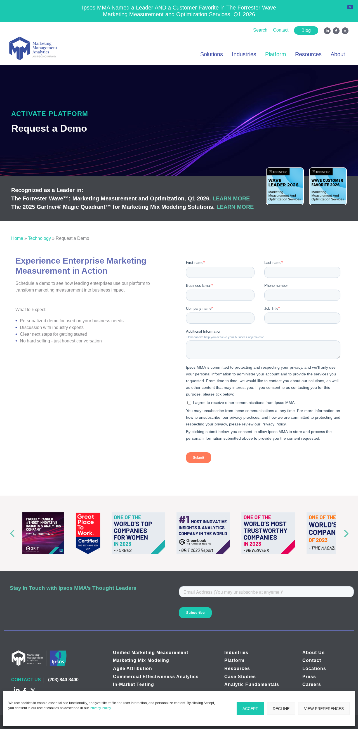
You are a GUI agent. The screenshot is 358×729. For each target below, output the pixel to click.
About (338, 54)
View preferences (324, 708)
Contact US (26, 679)
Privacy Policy (100, 708)
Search (260, 30)
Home (17, 238)
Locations (314, 668)
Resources (308, 54)
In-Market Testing (133, 684)
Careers (311, 684)
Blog (306, 30)
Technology (39, 238)
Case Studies (240, 676)
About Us (313, 652)
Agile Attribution (132, 668)
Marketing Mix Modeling (141, 660)
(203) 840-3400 (63, 679)
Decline (281, 708)
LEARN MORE (231, 198)
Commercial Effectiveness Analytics (156, 676)
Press (309, 676)
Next (347, 533)
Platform (275, 54)
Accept (250, 708)
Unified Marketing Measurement (150, 652)
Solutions (211, 54)
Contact (280, 30)
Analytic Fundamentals (251, 684)
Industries (244, 54)
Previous (10, 533)
